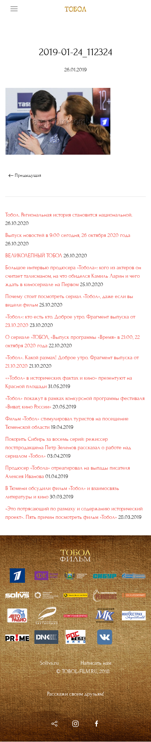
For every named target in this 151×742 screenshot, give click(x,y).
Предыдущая (27, 175)
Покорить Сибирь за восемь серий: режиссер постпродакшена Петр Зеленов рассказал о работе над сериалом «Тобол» (68, 447)
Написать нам (95, 663)
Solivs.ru (49, 663)
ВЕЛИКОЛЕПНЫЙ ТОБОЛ (33, 255)
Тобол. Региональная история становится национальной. (68, 215)
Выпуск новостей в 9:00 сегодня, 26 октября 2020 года (67, 235)
